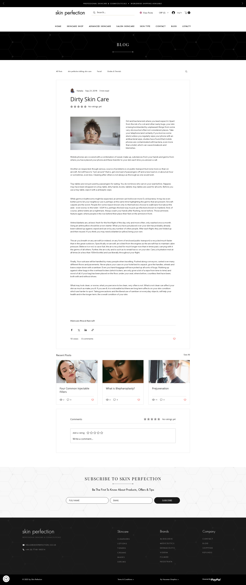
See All (187, 345)
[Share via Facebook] (71, 321)
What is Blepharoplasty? (120, 379)
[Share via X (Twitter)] (78, 321)
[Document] (6, 578)
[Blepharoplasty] (123, 362)
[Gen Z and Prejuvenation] (169, 362)
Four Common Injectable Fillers (74, 381)
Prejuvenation (160, 379)
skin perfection (70, 12)
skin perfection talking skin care (79, 71)
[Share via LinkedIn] (85, 321)
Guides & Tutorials (114, 71)
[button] (163, 13)
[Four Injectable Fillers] (76, 362)
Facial (99, 71)
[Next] (242, 3)
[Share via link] (92, 321)
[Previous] (3, 3)
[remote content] (123, 303)
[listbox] (163, 13)
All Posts (59, 71)
